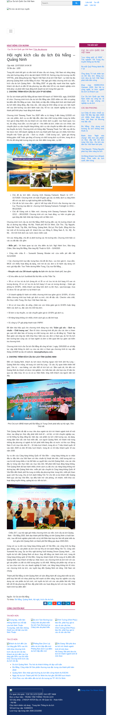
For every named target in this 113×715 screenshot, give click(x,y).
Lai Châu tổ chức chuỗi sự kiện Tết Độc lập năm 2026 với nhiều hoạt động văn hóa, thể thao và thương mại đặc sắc (92, 117)
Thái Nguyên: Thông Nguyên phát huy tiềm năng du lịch (92, 150)
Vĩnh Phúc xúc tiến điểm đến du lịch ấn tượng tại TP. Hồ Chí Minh (38, 678)
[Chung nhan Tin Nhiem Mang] (90, 690)
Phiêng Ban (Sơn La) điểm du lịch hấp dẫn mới (41, 650)
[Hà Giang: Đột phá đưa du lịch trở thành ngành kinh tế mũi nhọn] (66, 646)
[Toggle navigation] (11, 31)
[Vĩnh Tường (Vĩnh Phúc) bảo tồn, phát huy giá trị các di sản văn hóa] (66, 623)
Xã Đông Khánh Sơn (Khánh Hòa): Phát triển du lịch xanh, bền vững (92, 158)
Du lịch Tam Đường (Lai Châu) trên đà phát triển (40, 626)
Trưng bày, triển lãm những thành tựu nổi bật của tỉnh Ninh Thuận (18, 630)
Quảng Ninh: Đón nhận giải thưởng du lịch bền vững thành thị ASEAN (40, 673)
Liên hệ (93, 5)
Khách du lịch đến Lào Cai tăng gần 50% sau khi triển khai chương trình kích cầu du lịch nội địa (18, 657)
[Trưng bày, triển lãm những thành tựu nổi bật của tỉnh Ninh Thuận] (18, 623)
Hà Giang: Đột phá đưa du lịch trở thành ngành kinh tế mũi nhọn (66, 654)
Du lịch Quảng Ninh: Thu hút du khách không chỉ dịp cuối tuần (37, 664)
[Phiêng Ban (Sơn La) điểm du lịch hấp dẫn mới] (42, 645)
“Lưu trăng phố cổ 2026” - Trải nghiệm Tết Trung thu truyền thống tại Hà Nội (92, 59)
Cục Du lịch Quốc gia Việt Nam (20, 49)
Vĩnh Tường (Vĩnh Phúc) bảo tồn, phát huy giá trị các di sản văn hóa (65, 630)
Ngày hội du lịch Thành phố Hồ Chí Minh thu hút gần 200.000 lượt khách (41, 675)
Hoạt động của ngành (18, 45)
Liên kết (89, 2)
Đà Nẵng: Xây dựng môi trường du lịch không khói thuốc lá (92, 128)
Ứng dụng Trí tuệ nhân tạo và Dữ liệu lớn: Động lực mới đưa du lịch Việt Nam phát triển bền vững (92, 77)
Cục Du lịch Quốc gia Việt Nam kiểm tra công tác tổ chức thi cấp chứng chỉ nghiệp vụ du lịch (92, 99)
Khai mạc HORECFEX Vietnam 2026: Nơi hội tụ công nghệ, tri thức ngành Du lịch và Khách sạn (92, 88)
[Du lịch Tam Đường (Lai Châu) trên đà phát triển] (42, 621)
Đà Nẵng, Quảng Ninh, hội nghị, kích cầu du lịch (34, 599)
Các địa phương (40, 49)
